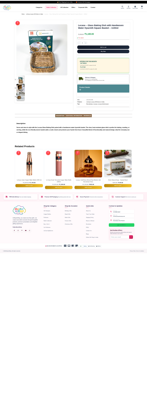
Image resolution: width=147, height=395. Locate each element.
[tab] (103, 88)
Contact (93, 7)
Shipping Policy (90, 217)
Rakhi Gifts (67, 217)
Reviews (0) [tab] (87, 115)
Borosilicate (89, 104)
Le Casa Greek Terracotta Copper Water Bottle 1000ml (58, 180)
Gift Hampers (47, 210)
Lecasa (95, 104)
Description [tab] (60, 115)
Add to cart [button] (29, 185)
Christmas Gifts (69, 224)
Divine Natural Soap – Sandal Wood (118, 180)
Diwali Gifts (67, 214)
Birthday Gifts (68, 210)
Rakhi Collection (51, 7)
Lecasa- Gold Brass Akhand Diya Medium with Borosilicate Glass (88, 180)
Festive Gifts (68, 220)
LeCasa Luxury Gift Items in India (34, 14)
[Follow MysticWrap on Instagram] (18, 230)
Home (23, 14)
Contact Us (89, 230)
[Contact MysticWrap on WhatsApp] (29, 230)
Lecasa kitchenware (103, 104)
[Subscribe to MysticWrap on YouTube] (25, 230)
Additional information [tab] (74, 115)
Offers (73, 7)
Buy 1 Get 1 (47, 224)
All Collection (64, 7)
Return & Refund (90, 220)
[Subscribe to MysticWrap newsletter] (131, 237)
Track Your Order (90, 214)
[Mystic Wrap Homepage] (7, 7)
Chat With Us (122, 225)
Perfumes (46, 217)
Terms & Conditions (140, 250)
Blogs (87, 234)
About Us (88, 210)
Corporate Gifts (83, 7)
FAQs (87, 227)
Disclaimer (88, 224)
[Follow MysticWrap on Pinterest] (21, 230)
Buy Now (103, 51)
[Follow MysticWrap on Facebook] (14, 230)
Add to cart (103, 47)
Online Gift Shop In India (92, 237)
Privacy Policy (133, 250)
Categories (39, 7)
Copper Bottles (47, 214)
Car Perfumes (47, 227)
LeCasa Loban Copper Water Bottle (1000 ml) (29, 180)
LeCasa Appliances (48, 230)
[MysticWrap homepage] (19, 210)
